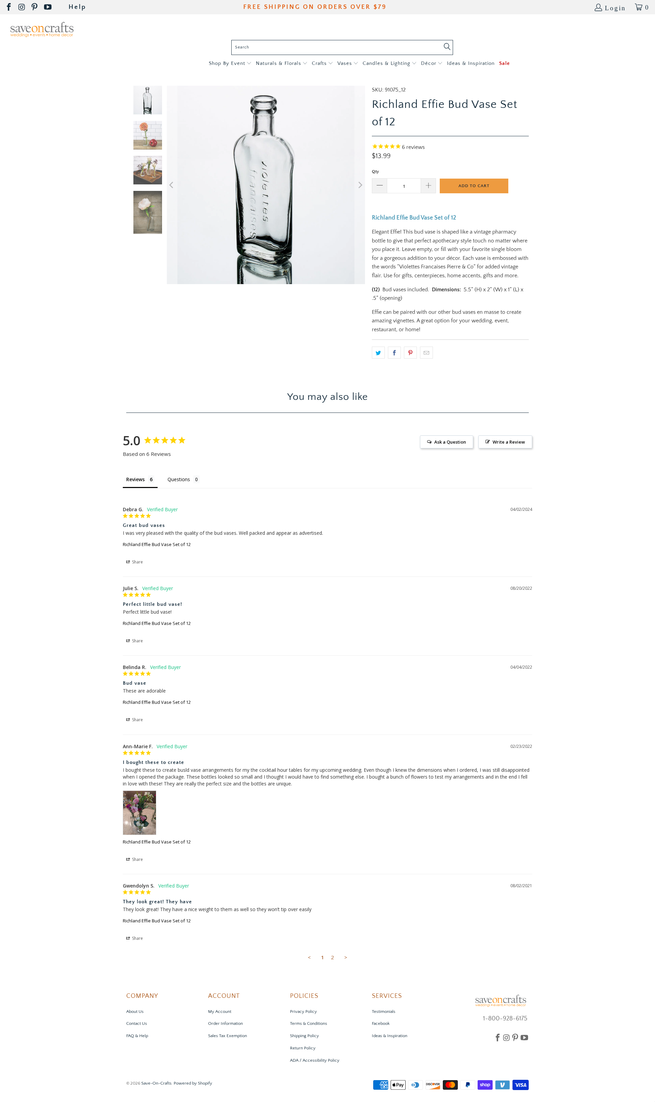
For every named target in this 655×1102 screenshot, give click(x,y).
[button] (230, 63)
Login (615, 7)
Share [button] (137, 562)
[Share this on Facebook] (394, 353)
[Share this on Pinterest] (410, 353)
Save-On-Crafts (156, 1083)
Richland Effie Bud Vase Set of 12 (157, 544)
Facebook (381, 1023)
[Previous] (171, 185)
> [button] (345, 957)
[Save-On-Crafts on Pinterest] (35, 7)
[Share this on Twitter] (378, 353)
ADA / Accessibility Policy (314, 1060)
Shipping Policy (304, 1035)
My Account (219, 1011)
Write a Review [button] (509, 442)
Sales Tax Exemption (227, 1035)
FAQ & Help (137, 1035)
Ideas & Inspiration (389, 1035)
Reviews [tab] (135, 479)
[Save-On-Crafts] (42, 29)
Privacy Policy (303, 1011)
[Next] (359, 185)
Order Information (225, 1023)
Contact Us (136, 1023)
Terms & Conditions (308, 1023)
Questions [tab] (179, 479)
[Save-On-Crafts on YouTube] (48, 7)
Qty (375, 171)
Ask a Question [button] (450, 442)
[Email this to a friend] (426, 353)
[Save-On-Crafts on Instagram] (22, 7)
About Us (135, 1011)
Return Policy (303, 1048)
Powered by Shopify (193, 1083)
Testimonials (383, 1011)
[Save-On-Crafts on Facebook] (9, 7)
